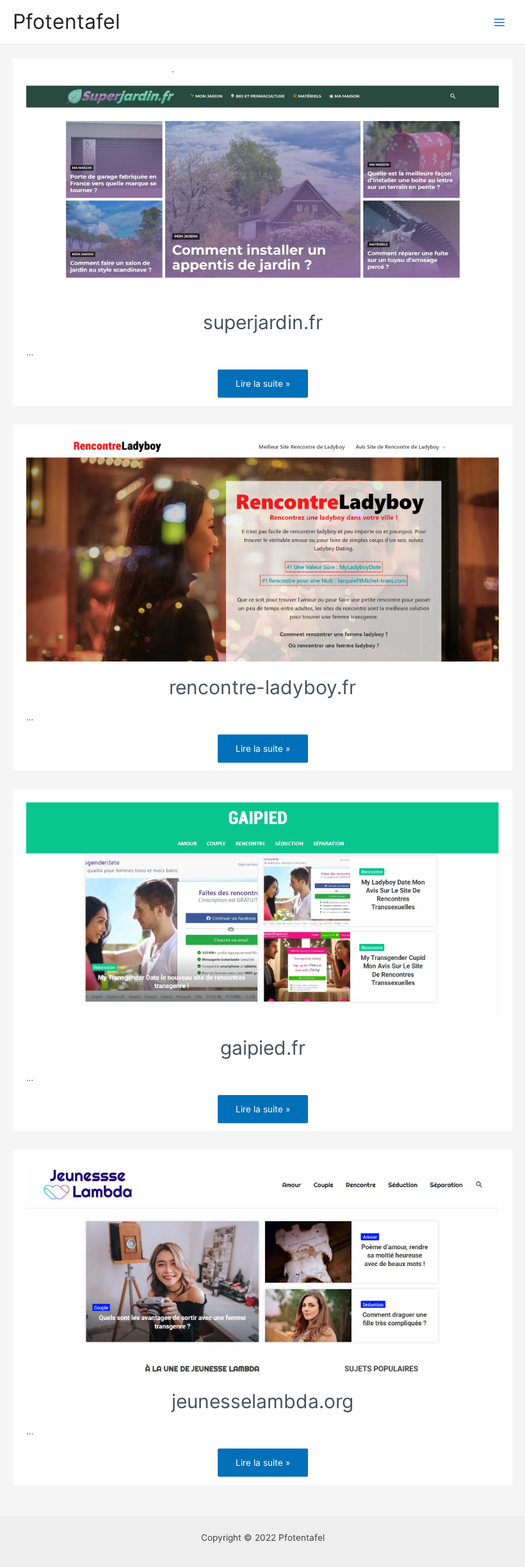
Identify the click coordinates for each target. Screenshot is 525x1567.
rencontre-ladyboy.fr (262, 687)
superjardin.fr (263, 322)
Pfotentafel (66, 21)
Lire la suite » (262, 381)
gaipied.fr (262, 1047)
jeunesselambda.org (262, 1401)
